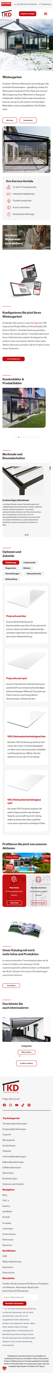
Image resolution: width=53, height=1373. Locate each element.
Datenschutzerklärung (27, 1309)
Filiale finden (14, 888)
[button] (46, 14)
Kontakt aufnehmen (38, 888)
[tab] (10, 562)
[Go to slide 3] (18, 437)
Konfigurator (37, 323)
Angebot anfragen (27, 14)
